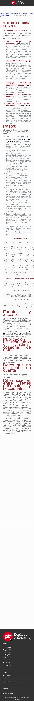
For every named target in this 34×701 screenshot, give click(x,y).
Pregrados (7, 675)
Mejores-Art (7, 660)
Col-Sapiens (7, 654)
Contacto (7, 691)
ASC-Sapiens (8, 649)
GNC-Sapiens (8, 652)
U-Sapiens (7, 646)
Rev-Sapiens (8, 656)
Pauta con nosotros (9, 693)
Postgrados (7, 677)
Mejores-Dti (7, 664)
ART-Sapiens (8, 647)
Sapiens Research (9, 682)
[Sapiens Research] (17, 2)
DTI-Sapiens (8, 651)
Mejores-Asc (8, 662)
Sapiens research (5, 13)
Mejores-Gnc (8, 665)
